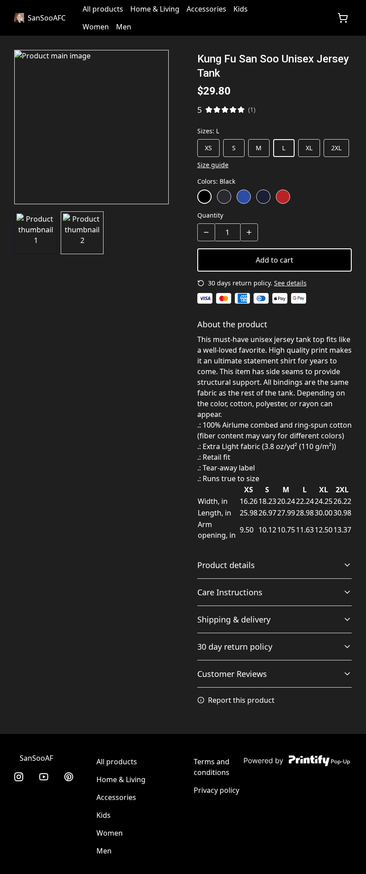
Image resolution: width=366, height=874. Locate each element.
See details (290, 283)
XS (208, 148)
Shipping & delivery (233, 619)
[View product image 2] (82, 232)
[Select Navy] (263, 197)
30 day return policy (234, 646)
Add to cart (274, 260)
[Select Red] (283, 197)
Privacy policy (216, 790)
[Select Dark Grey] (224, 197)
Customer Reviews (232, 673)
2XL (336, 148)
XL (309, 148)
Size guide (213, 165)
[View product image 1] (35, 232)
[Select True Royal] (244, 197)
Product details (226, 565)
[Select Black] (204, 197)
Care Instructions (229, 592)
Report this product (241, 700)
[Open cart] (343, 18)
